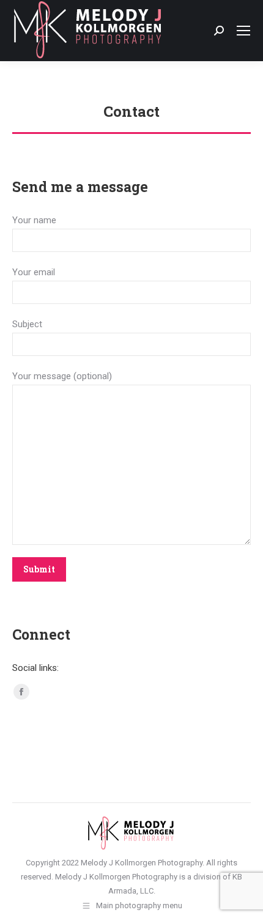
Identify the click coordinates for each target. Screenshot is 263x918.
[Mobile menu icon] (243, 30)
